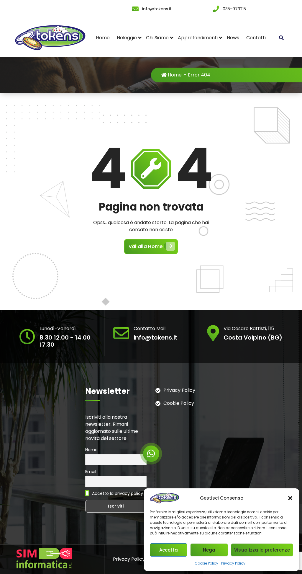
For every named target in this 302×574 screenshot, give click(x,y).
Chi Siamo (157, 37)
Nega (209, 550)
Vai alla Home (146, 246)
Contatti (256, 37)
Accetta (168, 550)
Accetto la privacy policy (117, 493)
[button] (290, 498)
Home (103, 37)
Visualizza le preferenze (262, 550)
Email (90, 471)
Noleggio (127, 37)
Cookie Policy (206, 563)
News (233, 37)
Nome (91, 450)
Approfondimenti (198, 37)
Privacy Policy (233, 563)
